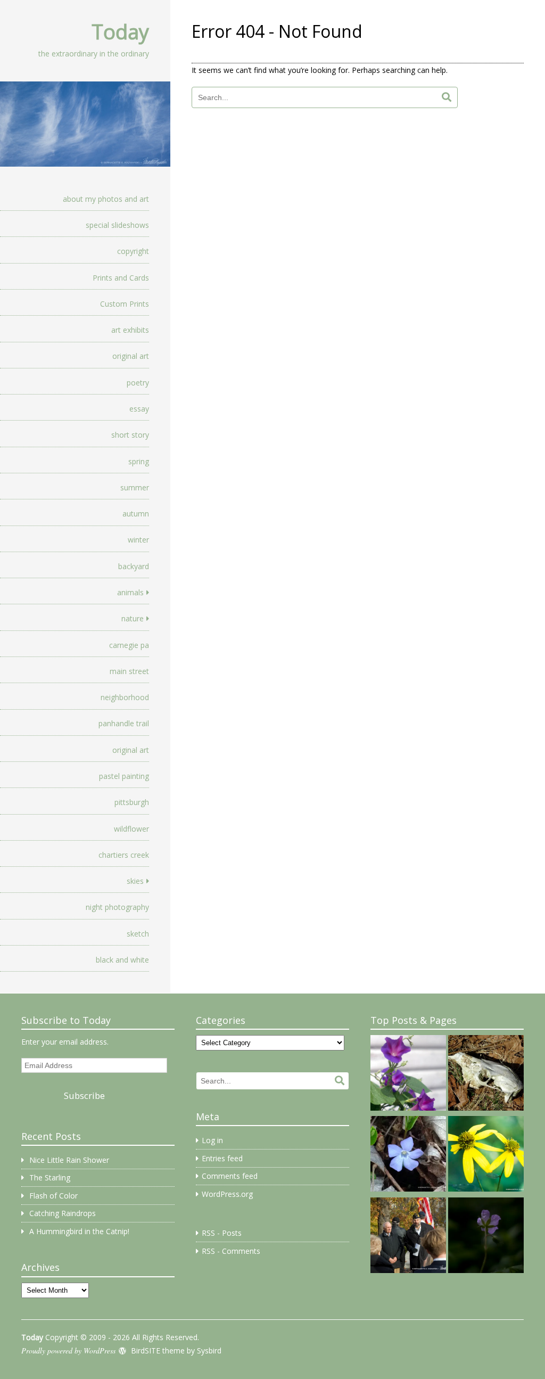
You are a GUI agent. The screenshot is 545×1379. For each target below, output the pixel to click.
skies (135, 881)
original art (130, 356)
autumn (135, 513)
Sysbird (209, 1350)
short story (130, 435)
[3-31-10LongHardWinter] (486, 1074)
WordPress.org (227, 1194)
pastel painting (124, 776)
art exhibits (130, 330)
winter (138, 540)
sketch (138, 934)
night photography (117, 907)
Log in (212, 1140)
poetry (138, 382)
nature (132, 618)
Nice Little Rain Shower (69, 1160)
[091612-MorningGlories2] (408, 1074)
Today (120, 31)
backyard (133, 566)
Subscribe (84, 1095)
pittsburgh (131, 802)
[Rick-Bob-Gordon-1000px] (408, 1236)
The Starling (49, 1177)
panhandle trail (123, 723)
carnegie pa (129, 645)
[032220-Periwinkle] (408, 1155)
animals (130, 592)
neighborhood (125, 697)
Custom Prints (124, 304)
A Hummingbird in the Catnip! (79, 1231)
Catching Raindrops (62, 1213)
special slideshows (117, 225)
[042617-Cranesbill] (486, 1236)
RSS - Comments (231, 1251)
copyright (133, 251)
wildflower (131, 829)
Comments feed (230, 1176)
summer (134, 487)
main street (129, 671)
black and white (122, 960)
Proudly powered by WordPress (68, 1350)
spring (138, 461)
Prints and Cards (121, 278)
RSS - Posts (222, 1233)
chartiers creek (123, 855)
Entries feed (222, 1158)
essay (139, 409)
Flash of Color (53, 1196)
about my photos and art (106, 199)
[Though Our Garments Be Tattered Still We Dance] (486, 1155)
